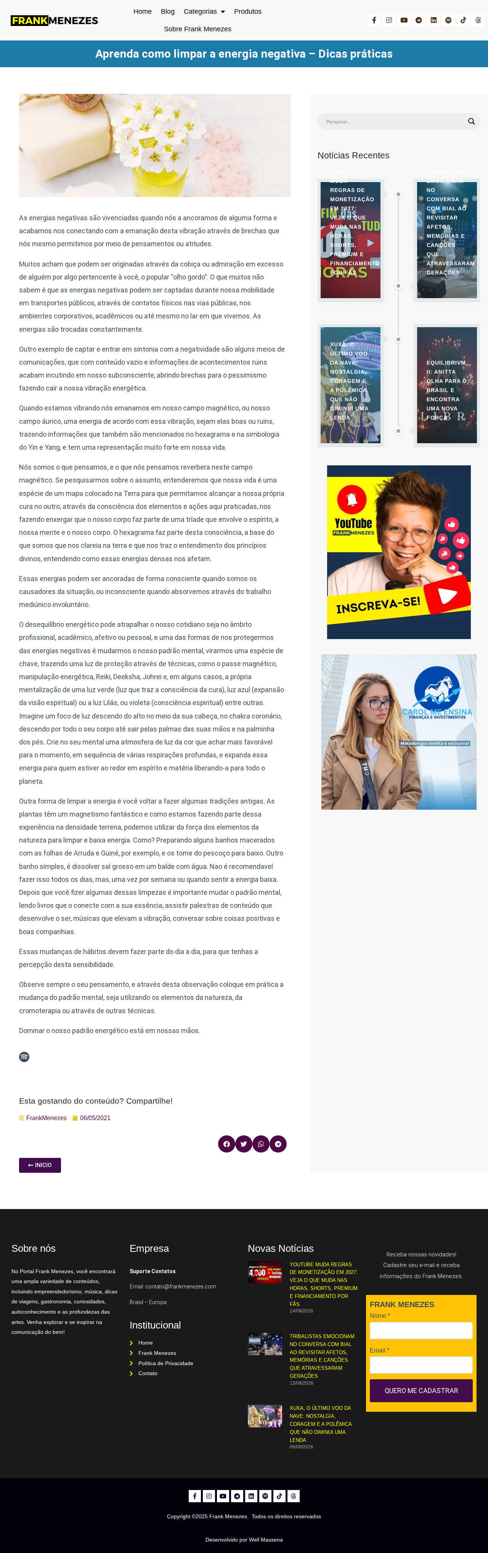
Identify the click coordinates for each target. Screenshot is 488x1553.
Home (142, 11)
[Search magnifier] (471, 121)
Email (379, 1350)
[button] (226, 1144)
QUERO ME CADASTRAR (421, 1391)
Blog (168, 11)
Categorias (200, 11)
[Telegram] (418, 20)
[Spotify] (448, 20)
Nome (380, 1315)
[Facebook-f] (374, 20)
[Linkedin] (433, 20)
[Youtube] (403, 20)
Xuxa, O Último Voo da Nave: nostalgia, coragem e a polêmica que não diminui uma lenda (321, 1424)
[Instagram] (388, 20)
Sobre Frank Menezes (197, 29)
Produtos (248, 11)
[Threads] (478, 20)
